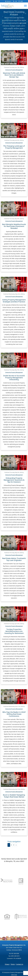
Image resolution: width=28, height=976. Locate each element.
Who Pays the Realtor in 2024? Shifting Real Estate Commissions (14, 714)
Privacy (7, 964)
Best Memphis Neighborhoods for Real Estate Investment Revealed (14, 226)
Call (16, 1)
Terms (13, 964)
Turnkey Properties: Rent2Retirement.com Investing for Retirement (14, 631)
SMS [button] (21, 1)
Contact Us (19, 964)
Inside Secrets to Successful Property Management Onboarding (14, 377)
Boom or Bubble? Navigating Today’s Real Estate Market (14, 796)
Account (8, 1)
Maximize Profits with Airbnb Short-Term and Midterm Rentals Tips (14, 75)
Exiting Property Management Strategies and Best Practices (14, 301)
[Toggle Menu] (25, 6)
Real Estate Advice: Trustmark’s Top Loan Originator (14, 559)
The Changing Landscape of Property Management (14, 147)
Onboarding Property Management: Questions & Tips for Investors (14, 480)
